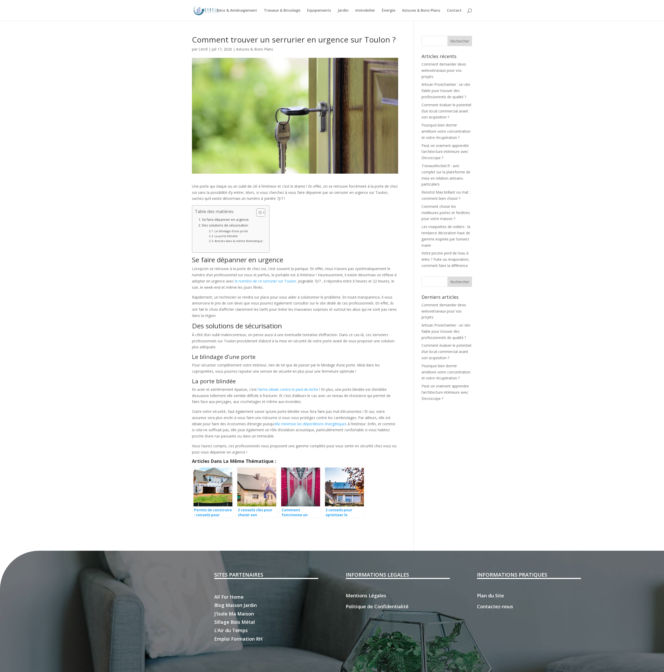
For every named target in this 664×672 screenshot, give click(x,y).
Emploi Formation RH (238, 639)
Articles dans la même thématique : (239, 241)
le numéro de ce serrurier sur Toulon (265, 281)
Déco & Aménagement (237, 11)
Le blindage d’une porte (231, 231)
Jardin (343, 11)
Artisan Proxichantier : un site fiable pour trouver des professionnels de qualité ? (445, 90)
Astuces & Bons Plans (421, 11)
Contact (454, 11)
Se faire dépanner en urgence (225, 219)
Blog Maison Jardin (235, 605)
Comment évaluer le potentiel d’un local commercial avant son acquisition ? (446, 111)
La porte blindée (226, 236)
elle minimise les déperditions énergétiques (310, 423)
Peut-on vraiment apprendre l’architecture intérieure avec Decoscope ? (445, 151)
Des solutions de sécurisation (225, 225)
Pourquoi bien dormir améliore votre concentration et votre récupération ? (446, 131)
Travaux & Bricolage (282, 11)
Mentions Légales (366, 595)
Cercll (203, 49)
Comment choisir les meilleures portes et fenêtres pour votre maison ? (445, 212)
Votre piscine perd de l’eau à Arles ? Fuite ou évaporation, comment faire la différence (445, 259)
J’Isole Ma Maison (234, 614)
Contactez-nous (495, 606)
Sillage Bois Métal (234, 622)
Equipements (319, 11)
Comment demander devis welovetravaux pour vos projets (443, 70)
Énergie (388, 11)
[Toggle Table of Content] (258, 212)
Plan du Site (490, 595)
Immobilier (365, 11)
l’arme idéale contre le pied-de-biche (288, 389)
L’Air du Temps (231, 630)
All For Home (229, 597)
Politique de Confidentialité (377, 606)
